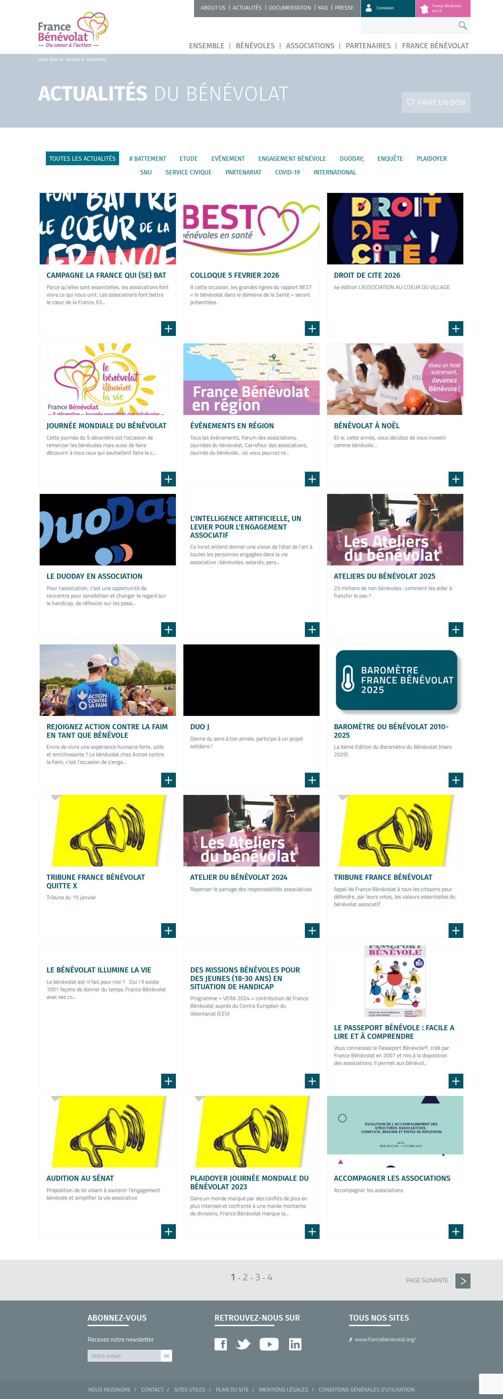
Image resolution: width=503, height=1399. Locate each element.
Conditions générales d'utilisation (367, 1389)
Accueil (73, 59)
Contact (152, 1389)
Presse (344, 7)
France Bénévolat (435, 45)
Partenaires (368, 45)
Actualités (247, 7)
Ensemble (206, 45)
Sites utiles (189, 1389)
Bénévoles (255, 45)
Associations (310, 45)
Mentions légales (283, 1389)
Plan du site (232, 1389)
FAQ (323, 7)
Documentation (290, 7)
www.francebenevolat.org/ (385, 1339)
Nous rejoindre (109, 1389)
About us (213, 7)
